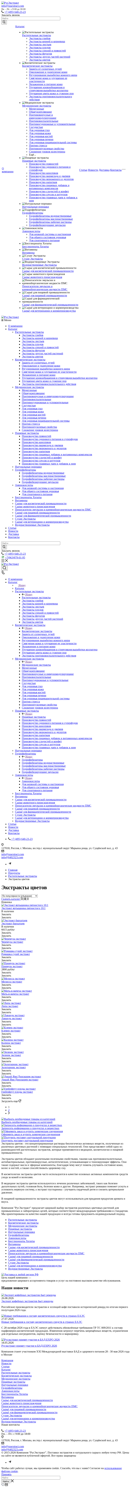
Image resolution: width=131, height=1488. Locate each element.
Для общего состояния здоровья (47, 237)
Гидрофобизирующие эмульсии (47, 225)
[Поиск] (4, 568)
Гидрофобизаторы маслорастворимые (51, 219)
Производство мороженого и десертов (51, 179)
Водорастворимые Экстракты (39, 264)
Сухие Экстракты (32, 258)
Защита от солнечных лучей (45, 69)
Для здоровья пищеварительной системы (53, 142)
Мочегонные (36, 108)
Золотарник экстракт (13, 1067)
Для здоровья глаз (39, 130)
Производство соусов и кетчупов (48, 194)
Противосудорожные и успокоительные (52, 124)
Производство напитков (43, 182)
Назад (22, 585)
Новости (93, 170)
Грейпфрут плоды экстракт (17, 1091)
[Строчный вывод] (25, 899)
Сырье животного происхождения (42, 277)
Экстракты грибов (39, 38)
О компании (7, 170)
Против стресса (38, 145)
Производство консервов (43, 173)
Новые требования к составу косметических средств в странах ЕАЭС (41, 1321)
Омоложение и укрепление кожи (48, 72)
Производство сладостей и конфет (49, 191)
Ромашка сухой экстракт (15, 954)
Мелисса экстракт (11, 981)
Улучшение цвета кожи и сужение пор (51, 93)
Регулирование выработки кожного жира (53, 75)
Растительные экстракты (36, 35)
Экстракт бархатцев (13, 923)
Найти (6, 1481)
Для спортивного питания (44, 240)
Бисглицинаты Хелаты (35, 246)
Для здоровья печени (41, 139)
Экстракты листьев (40, 44)
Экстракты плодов (40, 47)
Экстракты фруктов (40, 53)
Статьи (83, 170)
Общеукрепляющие (40, 111)
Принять (6, 1474)
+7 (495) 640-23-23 (15, 12)
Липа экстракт (9, 1006)
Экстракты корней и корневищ (47, 41)
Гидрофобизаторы (32, 212)
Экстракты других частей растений (49, 56)
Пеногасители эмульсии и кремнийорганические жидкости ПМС (44, 288)
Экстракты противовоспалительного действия (49, 384)
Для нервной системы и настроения (50, 234)
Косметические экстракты (37, 65)
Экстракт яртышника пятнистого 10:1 (23, 908)
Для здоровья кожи (40, 133)
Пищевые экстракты (34, 160)
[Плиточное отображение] (22, 899)
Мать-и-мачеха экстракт (15, 993)
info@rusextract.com (12, 5)
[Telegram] (10, 864)
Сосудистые (36, 127)
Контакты (116, 170)
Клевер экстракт (10, 1030)
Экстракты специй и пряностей (47, 50)
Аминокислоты (31, 231)
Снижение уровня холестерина (47, 151)
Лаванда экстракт (11, 1018)
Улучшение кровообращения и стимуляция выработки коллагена (48, 89)
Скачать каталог (11, 899)
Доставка (104, 170)
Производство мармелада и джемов (49, 176)
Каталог (20, 26)
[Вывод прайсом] (28, 899)
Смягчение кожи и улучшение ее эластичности (49, 371)
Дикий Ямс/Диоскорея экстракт (19, 1079)
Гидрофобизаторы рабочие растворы (50, 222)
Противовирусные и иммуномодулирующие (42, 116)
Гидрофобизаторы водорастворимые (50, 215)
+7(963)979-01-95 (15, 557)
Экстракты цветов (39, 59)
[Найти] (4, 22)
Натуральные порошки (35, 206)
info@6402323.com (12, 857)
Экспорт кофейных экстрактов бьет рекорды (27, 1301)
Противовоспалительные (43, 121)
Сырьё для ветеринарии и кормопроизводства (49, 310)
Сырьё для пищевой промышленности (44, 295)
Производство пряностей (43, 163)
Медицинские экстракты (36, 105)
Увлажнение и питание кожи (46, 84)
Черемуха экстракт (12, 941)
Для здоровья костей (41, 136)
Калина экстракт (11, 1042)
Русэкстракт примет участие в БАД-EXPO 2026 (29, 1345)
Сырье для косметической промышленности (48, 271)
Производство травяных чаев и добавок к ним (49, 463)
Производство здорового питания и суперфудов (50, 439)
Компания (7, 1360)
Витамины (28, 252)
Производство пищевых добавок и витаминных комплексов (49, 187)
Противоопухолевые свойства (46, 148)
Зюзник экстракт (11, 1055)
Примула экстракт (12, 966)
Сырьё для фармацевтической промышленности (50, 304)
